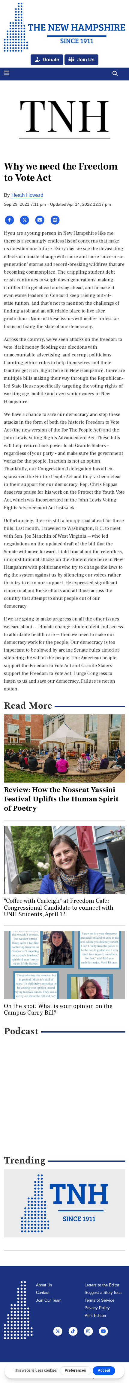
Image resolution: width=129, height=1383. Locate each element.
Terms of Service (99, 1300)
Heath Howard (27, 195)
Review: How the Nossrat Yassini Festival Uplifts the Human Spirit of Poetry (61, 799)
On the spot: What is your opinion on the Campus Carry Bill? (58, 1009)
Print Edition (95, 1315)
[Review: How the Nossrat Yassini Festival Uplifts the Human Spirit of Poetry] (64, 748)
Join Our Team (49, 1300)
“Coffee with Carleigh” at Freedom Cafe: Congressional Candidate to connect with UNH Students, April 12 (58, 907)
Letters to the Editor (102, 1285)
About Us (44, 1285)
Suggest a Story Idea (103, 1292)
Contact (43, 1292)
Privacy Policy (97, 1308)
